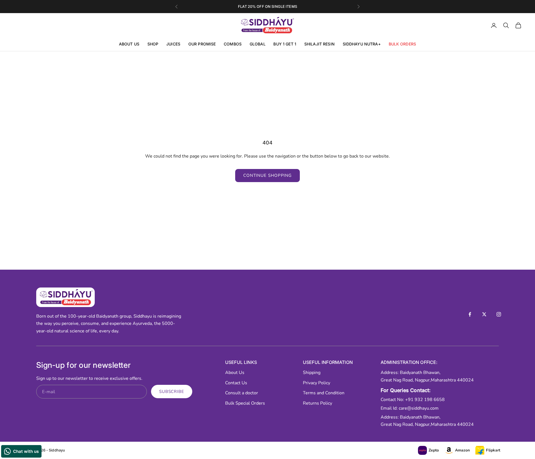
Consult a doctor (241, 393)
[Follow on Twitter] (484, 314)
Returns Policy (317, 403)
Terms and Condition (323, 393)
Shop (153, 44)
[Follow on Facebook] (470, 314)
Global (258, 44)
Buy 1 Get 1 (284, 44)
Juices (173, 44)
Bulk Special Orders (245, 403)
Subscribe (171, 391)
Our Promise (202, 44)
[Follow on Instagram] (499, 314)
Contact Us (236, 383)
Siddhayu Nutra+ (362, 44)
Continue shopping (267, 175)
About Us (129, 44)
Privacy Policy (316, 383)
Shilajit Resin (319, 44)
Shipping (311, 372)
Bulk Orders (402, 44)
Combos (233, 44)
